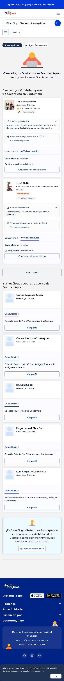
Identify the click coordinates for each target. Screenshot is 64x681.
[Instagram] (32, 655)
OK (56, 676)
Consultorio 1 (11, 151)
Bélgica (27, 640)
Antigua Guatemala (36, 45)
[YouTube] (39, 655)
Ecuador (23, 644)
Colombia (43, 640)
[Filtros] (5, 32)
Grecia (19, 640)
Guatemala (33, 644)
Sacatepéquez (12, 45)
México (35, 640)
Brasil (42, 644)
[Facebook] (24, 655)
